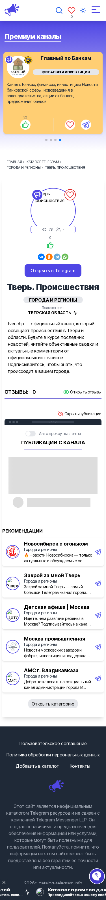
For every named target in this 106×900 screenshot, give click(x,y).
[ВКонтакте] (41, 257)
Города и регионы (40, 549)
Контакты (80, 766)
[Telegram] (57, 257)
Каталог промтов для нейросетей (66, 60)
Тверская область (49, 312)
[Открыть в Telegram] (86, 125)
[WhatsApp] (65, 257)
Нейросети (66, 72)
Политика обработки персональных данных (53, 755)
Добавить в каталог (37, 766)
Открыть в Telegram (53, 270)
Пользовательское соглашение (53, 743)
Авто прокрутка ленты (60, 433)
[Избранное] (71, 10)
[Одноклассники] (49, 257)
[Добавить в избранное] (70, 125)
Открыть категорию (53, 704)
